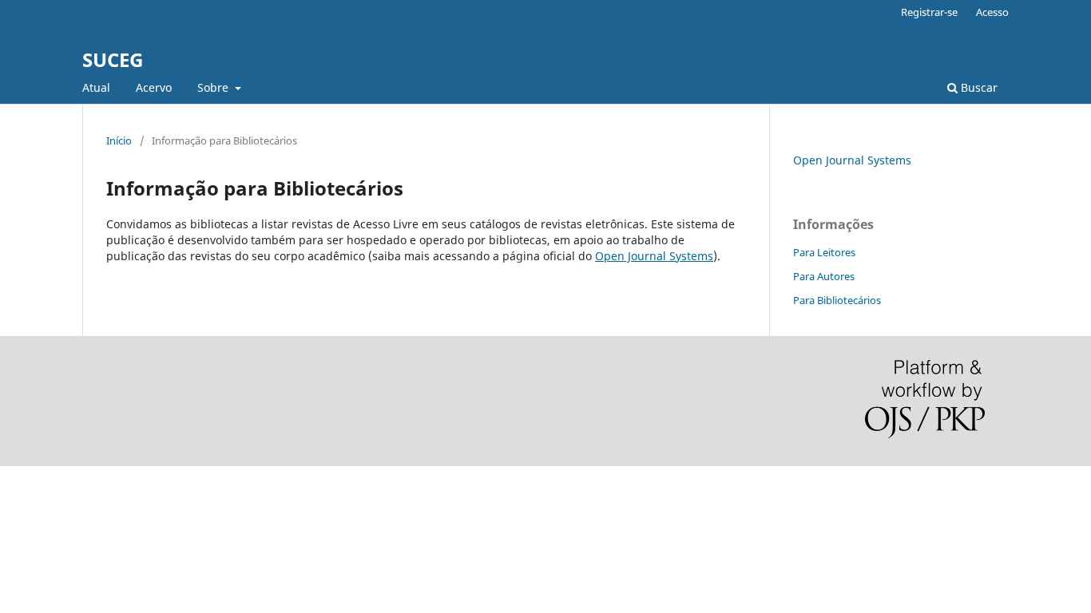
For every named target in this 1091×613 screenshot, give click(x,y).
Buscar (978, 87)
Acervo (154, 87)
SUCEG (112, 59)
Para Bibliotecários (837, 300)
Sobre (214, 87)
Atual (96, 87)
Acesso (992, 12)
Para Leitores (824, 252)
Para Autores (824, 276)
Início (119, 140)
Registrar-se (929, 12)
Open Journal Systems (654, 255)
